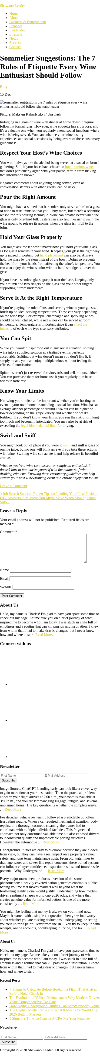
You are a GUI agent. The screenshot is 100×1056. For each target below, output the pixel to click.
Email (4, 578)
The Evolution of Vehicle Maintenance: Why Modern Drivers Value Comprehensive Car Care (54, 1000)
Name (4, 570)
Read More (13, 809)
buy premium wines (79, 167)
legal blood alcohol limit (38, 425)
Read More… (45, 635)
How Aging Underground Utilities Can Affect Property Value (54, 1006)
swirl (66, 445)
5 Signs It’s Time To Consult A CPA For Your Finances (49, 1018)
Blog (3, 87)
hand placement (51, 255)
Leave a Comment (13, 486)
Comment (8, 532)
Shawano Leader (12, 6)
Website (6, 587)
